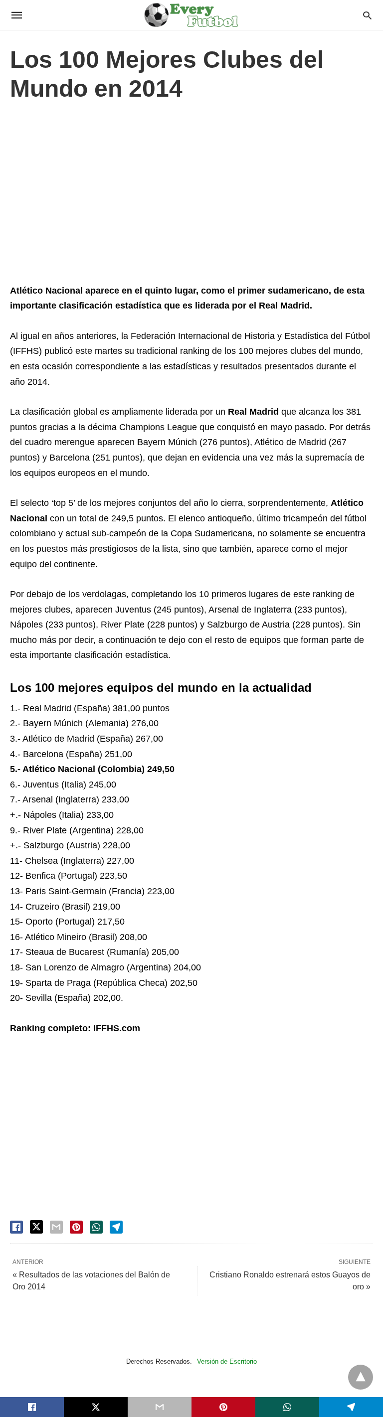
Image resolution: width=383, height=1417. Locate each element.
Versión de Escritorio (227, 1361)
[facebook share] (16, 1227)
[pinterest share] (76, 1227)
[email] (160, 1407)
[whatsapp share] (96, 1227)
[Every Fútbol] (191, 15)
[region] (191, 195)
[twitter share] (36, 1227)
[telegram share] (116, 1227)
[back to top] (360, 1377)
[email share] (56, 1227)
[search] (367, 15)
